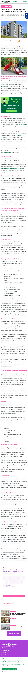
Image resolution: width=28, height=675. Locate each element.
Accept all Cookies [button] (6, 669)
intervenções (7, 152)
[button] (6, 672)
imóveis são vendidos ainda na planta (11, 168)
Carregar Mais (14, 633)
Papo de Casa (8, 6)
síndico (12, 124)
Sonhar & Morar (5, 1)
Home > (3, 6)
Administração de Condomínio (8, 603)
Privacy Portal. (6, 665)
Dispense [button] (14, 669)
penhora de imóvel (9, 187)
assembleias (4, 86)
